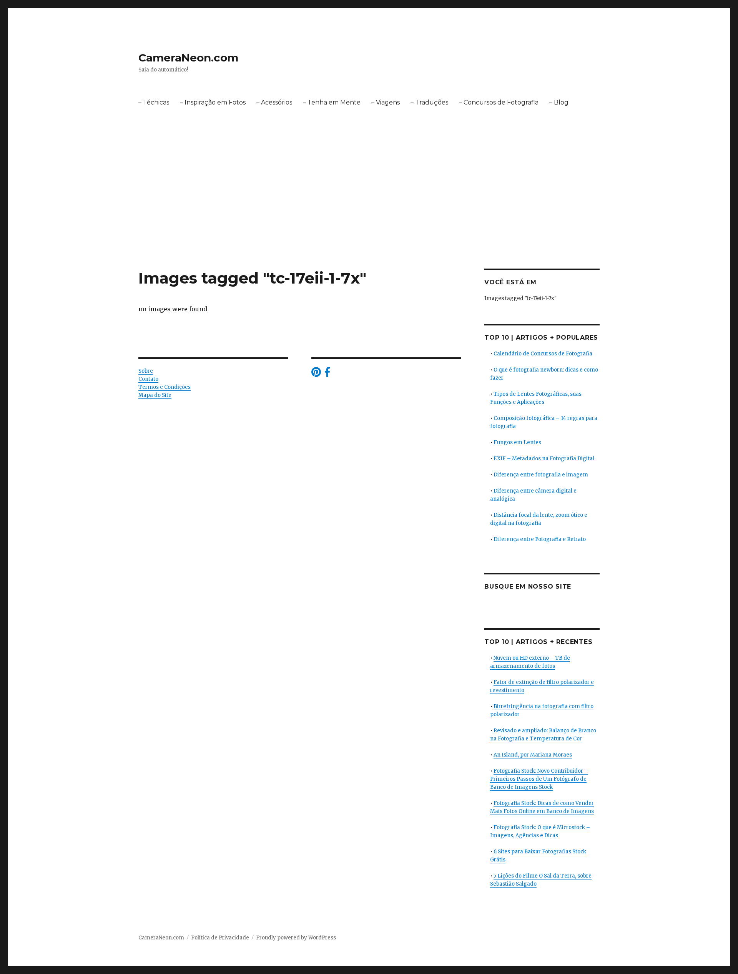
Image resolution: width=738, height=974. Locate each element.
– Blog (558, 102)
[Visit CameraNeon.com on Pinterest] (316, 374)
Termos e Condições (164, 387)
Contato (148, 379)
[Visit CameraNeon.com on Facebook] (327, 374)
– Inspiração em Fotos (213, 102)
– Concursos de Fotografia (499, 102)
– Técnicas (153, 102)
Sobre (145, 371)
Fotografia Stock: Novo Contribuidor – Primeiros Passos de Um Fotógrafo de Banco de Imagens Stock (539, 779)
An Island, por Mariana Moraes (533, 755)
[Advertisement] (369, 211)
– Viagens (385, 102)
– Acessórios (274, 102)
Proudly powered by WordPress (296, 937)
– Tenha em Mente (332, 102)
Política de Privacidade (220, 937)
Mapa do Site (154, 395)
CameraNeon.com (188, 57)
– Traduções (429, 102)
